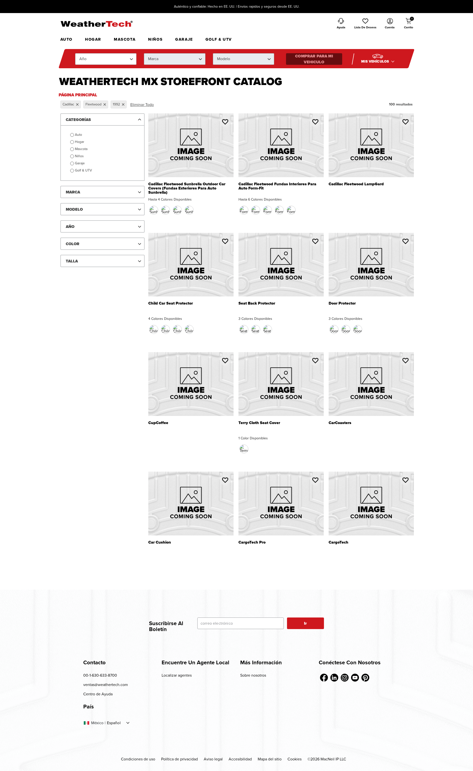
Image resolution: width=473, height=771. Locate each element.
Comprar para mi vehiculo (314, 59)
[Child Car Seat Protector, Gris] (189, 329)
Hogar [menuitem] (93, 39)
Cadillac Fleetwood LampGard (356, 184)
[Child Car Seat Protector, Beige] (177, 329)
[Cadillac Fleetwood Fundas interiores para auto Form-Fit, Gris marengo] (291, 210)
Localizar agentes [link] (177, 675)
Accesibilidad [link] (240, 759)
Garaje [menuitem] (184, 39)
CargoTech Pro (252, 542)
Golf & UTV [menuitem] (218, 39)
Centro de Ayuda (98, 694)
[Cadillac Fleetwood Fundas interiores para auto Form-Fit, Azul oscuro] (255, 210)
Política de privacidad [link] (179, 759)
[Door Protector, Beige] (345, 329)
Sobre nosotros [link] (253, 675)
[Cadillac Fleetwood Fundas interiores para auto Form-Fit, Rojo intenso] (267, 210)
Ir (305, 623)
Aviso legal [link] (213, 759)
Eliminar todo (142, 104)
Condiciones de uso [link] (138, 759)
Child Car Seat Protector (170, 303)
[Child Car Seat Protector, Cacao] (165, 329)
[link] (324, 678)
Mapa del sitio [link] (270, 759)
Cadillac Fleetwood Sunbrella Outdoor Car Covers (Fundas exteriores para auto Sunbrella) (186, 188)
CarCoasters (340, 423)
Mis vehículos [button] (375, 61)
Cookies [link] (294, 759)
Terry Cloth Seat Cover (259, 423)
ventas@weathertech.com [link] (105, 684)
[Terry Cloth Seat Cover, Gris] (243, 449)
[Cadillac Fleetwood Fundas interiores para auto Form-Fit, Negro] (243, 210)
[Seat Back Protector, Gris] (267, 329)
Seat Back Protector (256, 303)
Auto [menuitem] (66, 39)
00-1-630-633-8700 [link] (100, 675)
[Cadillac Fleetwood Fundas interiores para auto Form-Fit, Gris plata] (279, 210)
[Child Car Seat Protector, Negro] (153, 329)
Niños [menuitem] (155, 39)
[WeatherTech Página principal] (96, 23)
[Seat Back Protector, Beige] (255, 329)
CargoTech (338, 542)
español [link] (114, 723)
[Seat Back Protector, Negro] (243, 329)
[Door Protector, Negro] (334, 329)
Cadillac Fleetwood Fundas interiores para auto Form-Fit (277, 186)
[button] (365, 24)
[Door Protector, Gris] (357, 329)
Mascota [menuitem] (124, 39)
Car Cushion (159, 542)
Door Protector (342, 303)
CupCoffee (158, 423)
